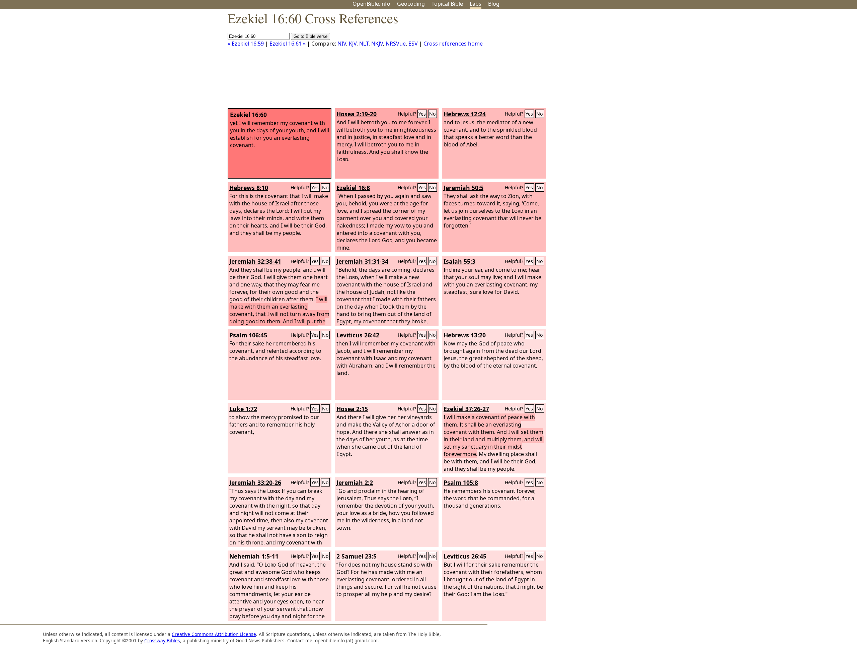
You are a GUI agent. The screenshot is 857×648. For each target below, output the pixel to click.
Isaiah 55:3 (459, 261)
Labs (475, 3)
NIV (341, 43)
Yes (422, 114)
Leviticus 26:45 (465, 556)
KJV (353, 43)
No (432, 114)
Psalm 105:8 (461, 482)
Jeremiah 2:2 (354, 482)
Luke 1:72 (243, 409)
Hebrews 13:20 (465, 335)
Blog (493, 3)
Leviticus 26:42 (357, 335)
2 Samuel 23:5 (356, 556)
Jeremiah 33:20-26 (255, 482)
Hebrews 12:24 (465, 114)
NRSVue (396, 43)
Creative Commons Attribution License (214, 634)
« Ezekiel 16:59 (246, 43)
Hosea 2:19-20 (356, 114)
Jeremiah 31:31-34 (362, 261)
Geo (411, 3)
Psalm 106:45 (248, 335)
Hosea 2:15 (352, 409)
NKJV (377, 43)
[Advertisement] (789, 61)
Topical (447, 3)
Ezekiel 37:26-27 (466, 409)
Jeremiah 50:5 (463, 188)
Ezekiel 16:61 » (287, 43)
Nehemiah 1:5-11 (254, 556)
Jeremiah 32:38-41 (255, 261)
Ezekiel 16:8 (353, 188)
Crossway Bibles (162, 640)
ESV (413, 43)
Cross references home (453, 43)
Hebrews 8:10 (248, 188)
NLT (364, 43)
